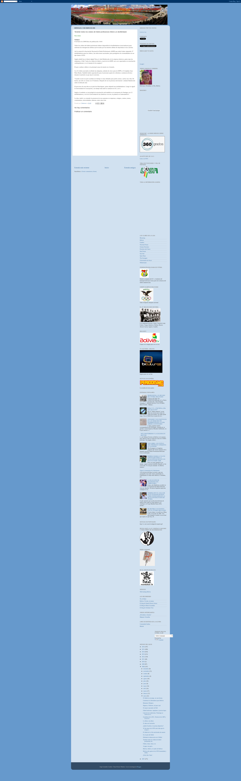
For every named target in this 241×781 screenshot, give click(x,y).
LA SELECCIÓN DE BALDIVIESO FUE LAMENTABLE (153, 482)
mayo (145, 686)
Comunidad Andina (145, 624)
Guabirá (142, 242)
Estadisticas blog (143, 32)
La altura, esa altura (148, 721)
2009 (143, 664)
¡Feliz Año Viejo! (147, 755)
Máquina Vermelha (145, 617)
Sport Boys (143, 256)
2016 (143, 646)
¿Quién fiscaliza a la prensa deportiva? (153, 726)
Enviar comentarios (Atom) (89, 171)
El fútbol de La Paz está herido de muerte (154, 732)
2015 (143, 649)
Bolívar (142, 240)
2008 (143, 666)
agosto (145, 678)
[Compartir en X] (100, 103)
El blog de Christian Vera (146, 608)
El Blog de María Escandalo (147, 605)
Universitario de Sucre (146, 260)
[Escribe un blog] (98, 103)
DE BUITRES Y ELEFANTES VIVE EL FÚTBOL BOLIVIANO (157, 509)
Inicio (107, 168)
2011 (143, 659)
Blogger (139, 767)
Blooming (142, 238)
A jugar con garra (147, 746)
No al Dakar (143, 599)
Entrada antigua (130, 168)
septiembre (146, 676)
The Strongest (143, 258)
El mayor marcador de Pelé (150, 708)
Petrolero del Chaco (145, 249)
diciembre (146, 668)
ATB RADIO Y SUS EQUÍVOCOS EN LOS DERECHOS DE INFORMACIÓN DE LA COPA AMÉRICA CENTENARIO (157, 422)
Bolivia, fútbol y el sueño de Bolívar (152, 748)
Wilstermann (143, 262)
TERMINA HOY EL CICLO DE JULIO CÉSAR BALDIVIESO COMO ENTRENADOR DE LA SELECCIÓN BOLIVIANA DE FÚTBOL (156, 496)
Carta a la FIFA (144, 158)
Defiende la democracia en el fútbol (152, 737)
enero (145, 696)
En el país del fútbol (148, 735)
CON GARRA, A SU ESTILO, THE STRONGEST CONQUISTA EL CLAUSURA (157, 445)
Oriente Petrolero (144, 247)
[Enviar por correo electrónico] (96, 103)
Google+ (142, 64)
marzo (145, 691)
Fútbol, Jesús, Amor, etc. (149, 744)
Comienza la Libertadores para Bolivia (153, 700)
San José (142, 253)
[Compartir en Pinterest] (103, 103)
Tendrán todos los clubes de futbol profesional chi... (152, 740)
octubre (145, 673)
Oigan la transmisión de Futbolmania (149, 470)
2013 (143, 654)
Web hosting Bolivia (145, 592)
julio (144, 681)
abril (144, 688)
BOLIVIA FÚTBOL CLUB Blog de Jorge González (116, 9)
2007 (143, 759)
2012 (143, 656)
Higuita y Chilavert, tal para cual (152, 705)
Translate (160, 640)
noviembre (146, 671)
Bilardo (142, 626)
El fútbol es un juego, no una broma (152, 698)
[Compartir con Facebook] (102, 103)
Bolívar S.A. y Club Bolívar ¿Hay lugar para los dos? (157, 408)
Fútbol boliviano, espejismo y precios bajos (154, 710)
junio (144, 683)
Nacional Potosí (144, 244)
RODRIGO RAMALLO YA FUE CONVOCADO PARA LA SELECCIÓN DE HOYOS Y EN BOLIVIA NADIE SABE (156, 459)
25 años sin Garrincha (149, 723)
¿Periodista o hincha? (145, 615)
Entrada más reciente (81, 168)
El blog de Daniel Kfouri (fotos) (148, 603)
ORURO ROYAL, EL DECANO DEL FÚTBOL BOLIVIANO (156, 396)
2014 (143, 651)
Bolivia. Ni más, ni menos (147, 601)
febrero (145, 693)
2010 (143, 661)
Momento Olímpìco (148, 703)
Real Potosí (143, 251)
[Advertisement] (105, 161)
